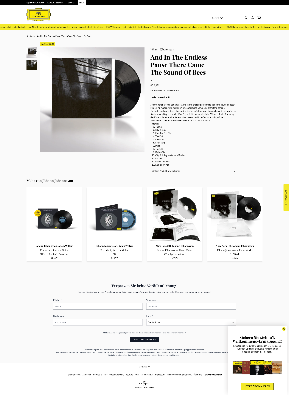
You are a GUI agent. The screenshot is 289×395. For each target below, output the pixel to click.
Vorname (151, 300)
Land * (149, 316)
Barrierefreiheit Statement (179, 374)
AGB (137, 374)
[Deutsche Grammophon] (38, 14)
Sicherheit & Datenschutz (117, 352)
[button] (194, 171)
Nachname (58, 316)
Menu (215, 18)
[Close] (284, 329)
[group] (31, 52)
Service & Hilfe (100, 374)
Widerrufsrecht (116, 374)
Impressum (159, 374)
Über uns (197, 374)
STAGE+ (71, 3)
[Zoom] (92, 99)
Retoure (129, 374)
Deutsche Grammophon (151, 333)
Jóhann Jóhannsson (162, 49)
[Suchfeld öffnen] (246, 18)
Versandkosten (172, 90)
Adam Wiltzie (65, 245)
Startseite (30, 36)
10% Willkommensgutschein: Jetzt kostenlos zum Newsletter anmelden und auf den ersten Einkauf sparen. (159, 27)
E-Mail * (57, 300)
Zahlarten (86, 374)
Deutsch (143, 366)
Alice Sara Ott (163, 245)
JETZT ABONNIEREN (144, 339)
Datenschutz (147, 374)
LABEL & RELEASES (55, 3)
